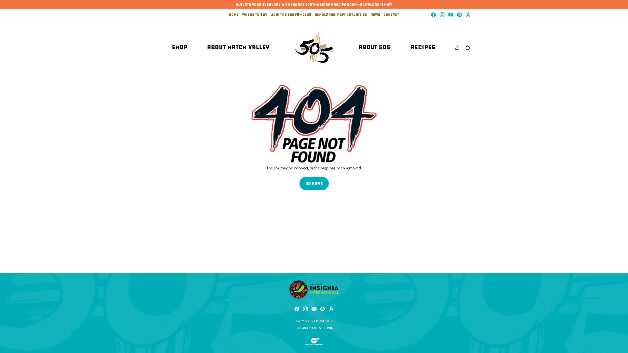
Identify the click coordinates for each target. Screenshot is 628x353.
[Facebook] (433, 15)
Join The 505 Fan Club (291, 15)
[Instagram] (442, 15)
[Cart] (467, 47)
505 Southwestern (319, 321)
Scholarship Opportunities (341, 15)
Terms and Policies (306, 328)
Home (234, 15)
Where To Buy (254, 15)
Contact (391, 15)
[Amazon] (468, 15)
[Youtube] (451, 15)
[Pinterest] (459, 15)
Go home (314, 183)
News (375, 15)
